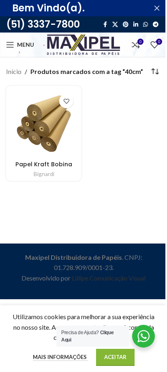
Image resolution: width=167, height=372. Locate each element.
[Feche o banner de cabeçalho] (157, 8)
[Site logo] (83, 44)
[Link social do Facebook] (105, 24)
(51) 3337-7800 (43, 24)
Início (13, 71)
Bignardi (44, 174)
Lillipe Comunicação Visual (109, 278)
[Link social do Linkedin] (136, 24)
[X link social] (115, 24)
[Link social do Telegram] (155, 24)
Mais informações (60, 357)
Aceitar (115, 357)
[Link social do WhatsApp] (145, 24)
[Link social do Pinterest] (125, 24)
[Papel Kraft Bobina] (43, 123)
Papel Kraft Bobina (43, 164)
